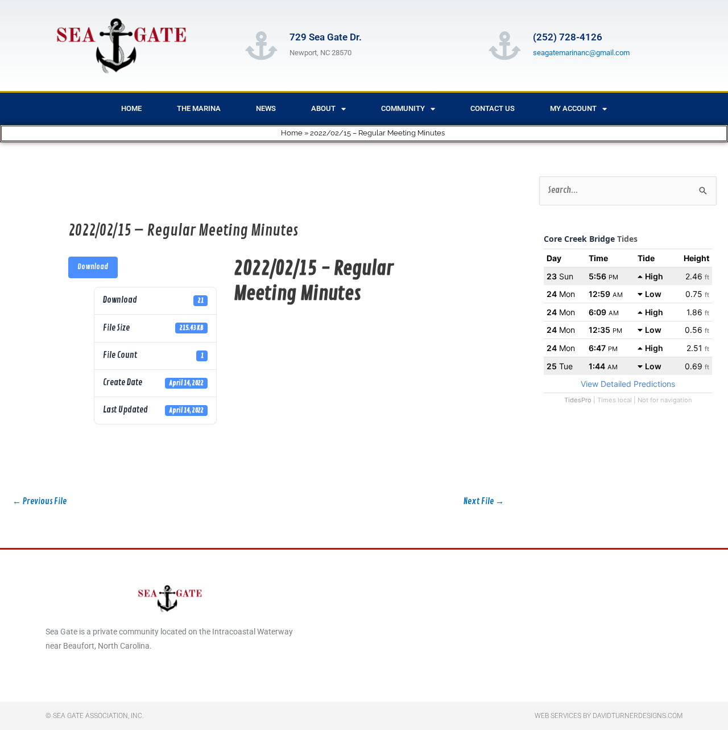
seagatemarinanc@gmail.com (581, 52)
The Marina (199, 108)
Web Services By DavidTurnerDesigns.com (608, 716)
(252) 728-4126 (567, 37)
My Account (573, 108)
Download (93, 266)
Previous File (40, 501)
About (323, 108)
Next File (484, 501)
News (266, 108)
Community (403, 108)
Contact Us (492, 108)
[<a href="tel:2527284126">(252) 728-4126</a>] (504, 45)
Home (131, 108)
